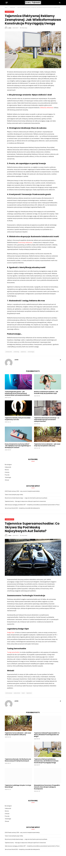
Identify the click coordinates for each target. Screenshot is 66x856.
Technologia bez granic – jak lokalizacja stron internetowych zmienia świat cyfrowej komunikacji (17, 393)
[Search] (59, 2)
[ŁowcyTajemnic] (33, 2)
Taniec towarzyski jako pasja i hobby (14, 494)
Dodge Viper (10, 632)
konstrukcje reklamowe (25, 242)
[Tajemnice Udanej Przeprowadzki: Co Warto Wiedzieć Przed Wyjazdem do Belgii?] (47, 723)
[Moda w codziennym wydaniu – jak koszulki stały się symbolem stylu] (47, 382)
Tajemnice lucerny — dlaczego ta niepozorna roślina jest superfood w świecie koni (25, 501)
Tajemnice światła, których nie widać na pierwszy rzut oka (18, 418)
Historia (7, 469)
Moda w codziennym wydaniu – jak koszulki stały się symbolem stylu (46, 392)
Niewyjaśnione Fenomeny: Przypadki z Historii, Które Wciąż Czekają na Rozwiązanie (47, 787)
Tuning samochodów (13, 652)
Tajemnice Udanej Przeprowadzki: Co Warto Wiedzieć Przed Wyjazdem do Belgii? (47, 734)
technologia (31, 351)
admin (9, 28)
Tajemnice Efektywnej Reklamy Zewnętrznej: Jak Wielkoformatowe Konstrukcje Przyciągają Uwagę (46, 760)
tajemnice (23, 351)
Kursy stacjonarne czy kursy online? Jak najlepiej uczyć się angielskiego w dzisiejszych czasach (18, 445)
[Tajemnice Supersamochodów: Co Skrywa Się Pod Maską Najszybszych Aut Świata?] (33, 557)
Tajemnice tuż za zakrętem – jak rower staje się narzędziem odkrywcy (47, 445)
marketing (16, 351)
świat (23, 693)
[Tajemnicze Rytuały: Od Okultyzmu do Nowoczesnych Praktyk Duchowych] (18, 749)
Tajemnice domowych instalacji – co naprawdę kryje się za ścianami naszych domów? (46, 419)
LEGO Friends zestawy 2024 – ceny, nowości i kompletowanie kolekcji (22, 491)
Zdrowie (7, 480)
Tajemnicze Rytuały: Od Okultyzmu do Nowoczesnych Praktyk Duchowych (18, 760)
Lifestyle (7, 472)
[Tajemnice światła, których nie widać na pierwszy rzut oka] (18, 408)
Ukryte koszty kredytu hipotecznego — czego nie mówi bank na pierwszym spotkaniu (26, 498)
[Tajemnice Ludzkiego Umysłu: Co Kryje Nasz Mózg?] (18, 775)
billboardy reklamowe (46, 107)
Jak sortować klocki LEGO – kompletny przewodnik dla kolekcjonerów (22, 508)
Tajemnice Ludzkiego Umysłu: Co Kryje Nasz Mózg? (18, 786)
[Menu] (7, 2)
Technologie (8, 477)
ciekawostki (9, 351)
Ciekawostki (9, 11)
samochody (17, 693)
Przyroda (7, 475)
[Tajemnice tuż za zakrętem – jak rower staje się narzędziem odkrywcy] (47, 434)
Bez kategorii (8, 464)
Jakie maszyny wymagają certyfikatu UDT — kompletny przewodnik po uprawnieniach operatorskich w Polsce (32, 504)
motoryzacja (9, 693)
